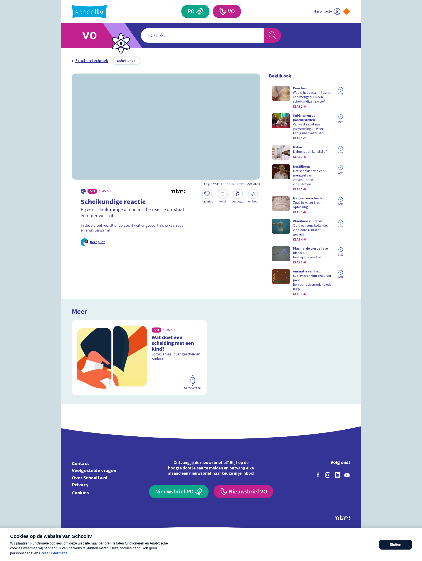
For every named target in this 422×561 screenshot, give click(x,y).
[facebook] (318, 475)
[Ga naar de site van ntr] (342, 517)
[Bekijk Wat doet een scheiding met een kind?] (139, 357)
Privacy (80, 485)
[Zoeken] (272, 35)
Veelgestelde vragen (94, 470)
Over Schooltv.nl (89, 477)
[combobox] (202, 35)
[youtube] (347, 475)
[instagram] (328, 475)
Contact (80, 463)
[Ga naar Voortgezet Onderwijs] (94, 35)
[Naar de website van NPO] (346, 11)
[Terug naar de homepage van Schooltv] (89, 11)
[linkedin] (337, 475)
